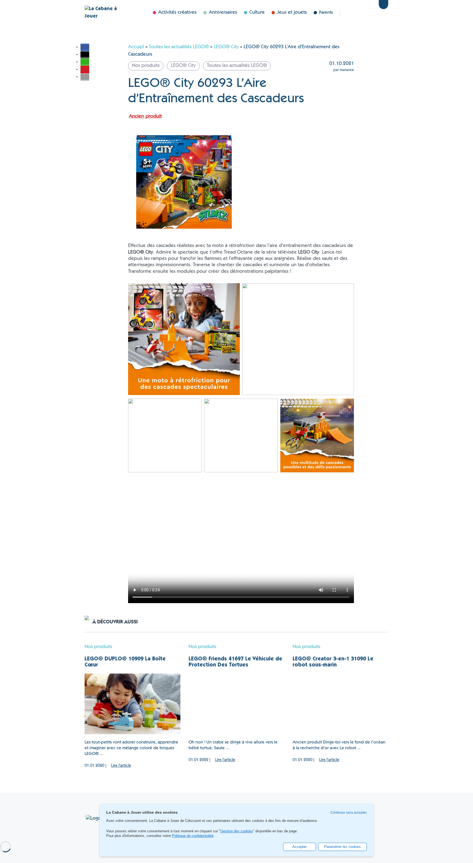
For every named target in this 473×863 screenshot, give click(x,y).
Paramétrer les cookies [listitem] (342, 847)
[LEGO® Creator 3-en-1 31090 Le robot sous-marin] (340, 704)
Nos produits (98, 647)
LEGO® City (226, 47)
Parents (326, 12)
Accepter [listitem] (299, 847)
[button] (84, 47)
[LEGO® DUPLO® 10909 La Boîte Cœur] (132, 704)
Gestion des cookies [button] (236, 831)
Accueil (136, 47)
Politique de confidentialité (193, 836)
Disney (369, 13)
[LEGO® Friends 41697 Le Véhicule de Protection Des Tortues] (236, 704)
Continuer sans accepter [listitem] (348, 812)
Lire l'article (121, 766)
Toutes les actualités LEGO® (179, 47)
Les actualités (352, 13)
